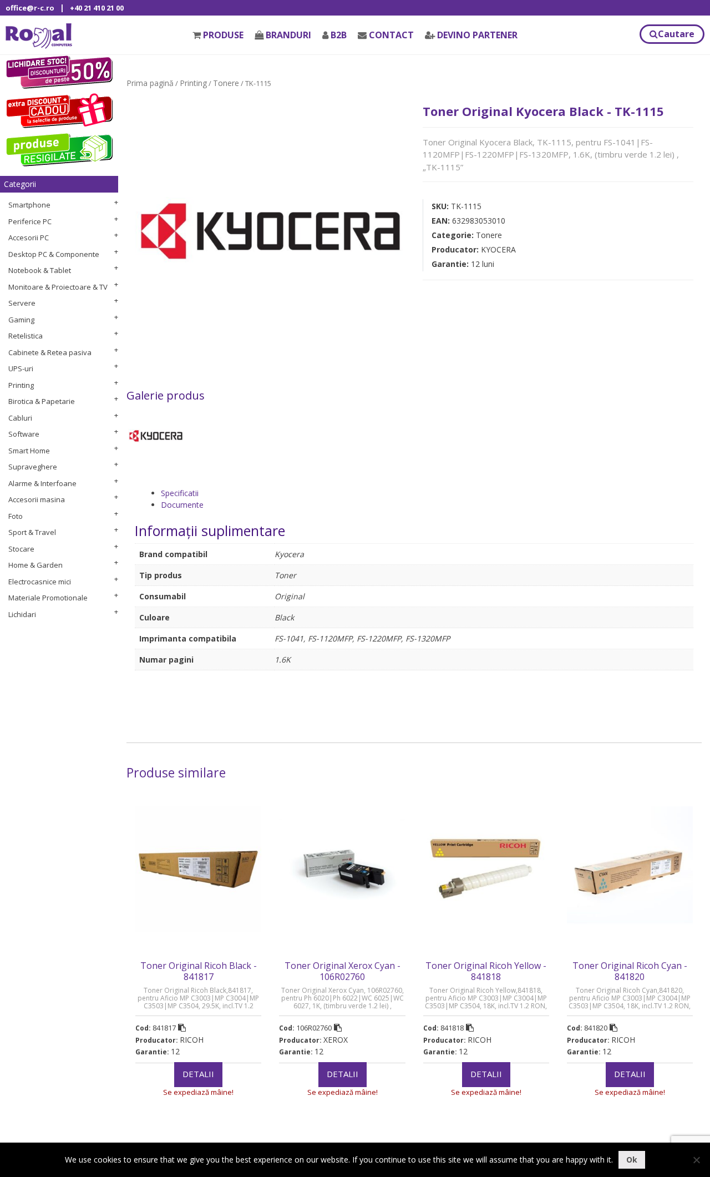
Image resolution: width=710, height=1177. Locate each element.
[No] (696, 1159)
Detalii (198, 1073)
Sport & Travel (32, 532)
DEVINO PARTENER (477, 35)
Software (23, 434)
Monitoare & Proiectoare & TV (58, 287)
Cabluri (20, 418)
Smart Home (29, 451)
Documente (182, 504)
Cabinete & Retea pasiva (50, 352)
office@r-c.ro (30, 8)
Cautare (676, 34)
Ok (631, 1159)
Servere (22, 303)
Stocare (21, 549)
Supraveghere (32, 467)
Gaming (21, 320)
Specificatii (180, 493)
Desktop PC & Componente (53, 254)
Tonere (226, 83)
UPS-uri (20, 368)
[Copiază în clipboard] (182, 1028)
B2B (339, 35)
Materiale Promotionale (48, 598)
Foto (15, 516)
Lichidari (22, 614)
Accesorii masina (36, 499)
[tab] (427, 493)
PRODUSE (223, 35)
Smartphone (29, 205)
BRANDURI (288, 35)
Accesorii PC (28, 238)
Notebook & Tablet (39, 270)
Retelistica (25, 336)
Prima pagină (150, 83)
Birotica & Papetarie (41, 401)
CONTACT (391, 35)
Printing (21, 385)
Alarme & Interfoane (42, 483)
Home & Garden (35, 565)
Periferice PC (30, 221)
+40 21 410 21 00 (97, 8)
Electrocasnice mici (39, 582)
